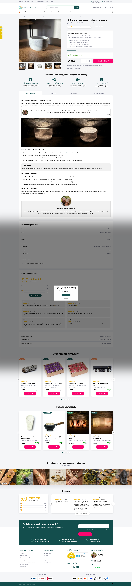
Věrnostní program (48, 557)
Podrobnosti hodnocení (86, 26)
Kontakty (21, 1)
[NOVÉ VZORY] (78, 423)
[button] (62, 399)
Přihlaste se (69, 65)
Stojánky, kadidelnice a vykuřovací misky (35, 263)
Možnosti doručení (106, 55)
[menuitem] (24, 12)
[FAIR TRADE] (54, 370)
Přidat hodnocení (35, 295)
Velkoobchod (23, 566)
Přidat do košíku (102, 61)
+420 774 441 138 (97, 561)
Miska (106, 232)
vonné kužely (97, 246)
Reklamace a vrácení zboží (25, 557)
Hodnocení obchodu (39, 1)
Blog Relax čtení (47, 560)
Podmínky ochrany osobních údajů (27, 562)
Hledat (76, 7)
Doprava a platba (49, 1)
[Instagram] (71, 567)
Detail (78, 446)
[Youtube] (77, 567)
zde (69, 291)
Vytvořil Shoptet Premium (105, 584)
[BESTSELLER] (30, 370)
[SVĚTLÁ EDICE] (102, 423)
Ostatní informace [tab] (99, 93)
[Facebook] (68, 567)
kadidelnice (101, 232)
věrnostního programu (97, 65)
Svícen (109, 232)
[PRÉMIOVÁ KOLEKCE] (54, 423)
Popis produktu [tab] (30, 93)
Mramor (109, 239)
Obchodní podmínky (24, 560)
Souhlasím (67, 295)
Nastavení (66, 298)
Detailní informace (71, 50)
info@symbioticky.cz (98, 564)
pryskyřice (108, 246)
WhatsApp (98, 567)
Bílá (107, 229)
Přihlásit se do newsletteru (85, 534)
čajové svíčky (103, 246)
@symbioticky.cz (66, 465)
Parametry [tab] (53, 93)
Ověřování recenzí (24, 564)
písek (65, 152)
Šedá (109, 229)
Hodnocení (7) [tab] (75, 93)
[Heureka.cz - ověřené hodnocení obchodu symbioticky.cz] (77, 556)
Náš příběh (27, 1)
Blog (32, 1)
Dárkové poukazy (47, 562)
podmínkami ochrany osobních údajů (99, 529)
